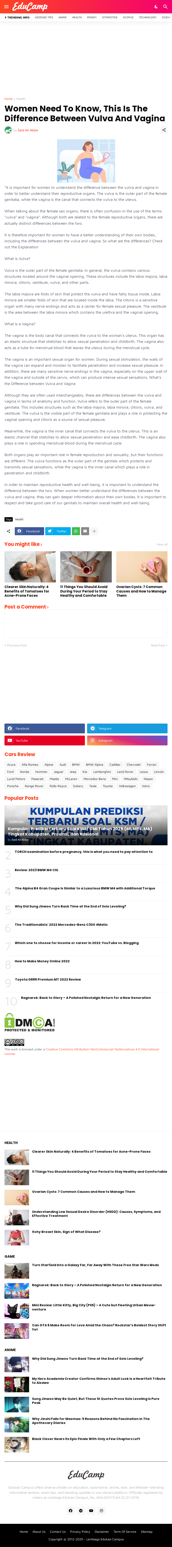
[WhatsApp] (76, 531)
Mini (115, 779)
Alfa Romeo (30, 764)
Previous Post (17, 645)
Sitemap (147, 1531)
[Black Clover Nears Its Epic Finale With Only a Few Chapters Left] (16, 1444)
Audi (63, 764)
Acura (11, 764)
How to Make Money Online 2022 (42, 961)
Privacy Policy (80, 1531)
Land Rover (125, 772)
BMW (76, 764)
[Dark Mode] (156, 6)
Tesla (93, 786)
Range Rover (34, 786)
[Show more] (94, 531)
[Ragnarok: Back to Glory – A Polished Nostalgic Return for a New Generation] (16, 1291)
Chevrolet (134, 764)
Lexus (144, 772)
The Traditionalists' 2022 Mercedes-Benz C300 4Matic (61, 925)
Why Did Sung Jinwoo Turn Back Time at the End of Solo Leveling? (70, 906)
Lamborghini (102, 772)
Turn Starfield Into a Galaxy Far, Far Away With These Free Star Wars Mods (95, 1265)
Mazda (54, 779)
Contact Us (58, 1531)
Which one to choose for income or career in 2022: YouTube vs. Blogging (77, 943)
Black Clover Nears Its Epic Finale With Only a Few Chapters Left (86, 1439)
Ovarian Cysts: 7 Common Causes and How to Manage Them (141, 591)
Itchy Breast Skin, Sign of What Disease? (66, 1232)
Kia (85, 772)
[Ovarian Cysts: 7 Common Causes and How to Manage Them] (142, 566)
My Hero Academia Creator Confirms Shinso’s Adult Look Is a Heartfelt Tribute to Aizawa (99, 1381)
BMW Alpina (94, 764)
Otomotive (110, 17)
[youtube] (91, 1511)
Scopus (128, 17)
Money (92, 17)
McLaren (71, 779)
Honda (24, 772)
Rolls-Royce (58, 786)
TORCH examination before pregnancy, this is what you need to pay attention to (84, 852)
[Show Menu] (6, 6)
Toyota (108, 786)
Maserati (37, 779)
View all (162, 544)
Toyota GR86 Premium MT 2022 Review (48, 979)
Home (8, 99)
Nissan (148, 779)
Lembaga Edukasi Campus (105, 1539)
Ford (10, 772)
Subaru (78, 786)
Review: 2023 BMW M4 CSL (36, 870)
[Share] (164, 130)
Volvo (146, 786)
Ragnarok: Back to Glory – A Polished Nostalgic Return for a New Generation (86, 998)
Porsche (13, 786)
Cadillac (115, 764)
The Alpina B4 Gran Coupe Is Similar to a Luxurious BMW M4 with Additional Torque (85, 888)
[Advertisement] (86, 59)
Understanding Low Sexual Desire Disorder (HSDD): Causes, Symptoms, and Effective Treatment (96, 1214)
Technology (148, 17)
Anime (62, 17)
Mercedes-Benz (95, 779)
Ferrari (151, 764)
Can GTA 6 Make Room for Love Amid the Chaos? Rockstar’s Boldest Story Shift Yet (99, 1327)
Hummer (41, 772)
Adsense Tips (44, 17)
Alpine (49, 764)
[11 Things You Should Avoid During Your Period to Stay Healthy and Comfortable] (86, 566)
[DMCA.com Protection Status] (29, 1030)
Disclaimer (102, 1531)
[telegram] (81, 1511)
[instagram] (101, 1511)
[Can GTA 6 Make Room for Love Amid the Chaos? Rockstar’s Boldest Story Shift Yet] (16, 1331)
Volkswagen (127, 786)
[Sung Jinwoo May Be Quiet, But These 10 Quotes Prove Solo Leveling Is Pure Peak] (16, 1404)
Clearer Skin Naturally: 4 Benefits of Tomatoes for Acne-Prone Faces (26, 591)
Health (77, 17)
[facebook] (71, 1511)
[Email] (85, 531)
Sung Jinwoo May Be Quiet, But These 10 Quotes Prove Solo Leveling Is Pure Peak (95, 1401)
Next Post (158, 645)
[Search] (166, 6)
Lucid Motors (16, 779)
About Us (38, 1531)
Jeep (73, 772)
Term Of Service (125, 1531)
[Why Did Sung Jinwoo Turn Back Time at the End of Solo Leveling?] (16, 1364)
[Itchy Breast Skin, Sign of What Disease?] (16, 1237)
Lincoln (159, 772)
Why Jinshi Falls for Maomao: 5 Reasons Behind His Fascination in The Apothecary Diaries (91, 1421)
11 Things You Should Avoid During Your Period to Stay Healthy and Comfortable (84, 591)
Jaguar (58, 772)
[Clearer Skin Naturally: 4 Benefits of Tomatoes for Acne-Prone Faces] (30, 566)
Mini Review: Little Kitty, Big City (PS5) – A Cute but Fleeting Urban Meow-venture (94, 1307)
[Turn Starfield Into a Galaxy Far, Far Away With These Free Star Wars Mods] (16, 1271)
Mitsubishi (131, 779)
